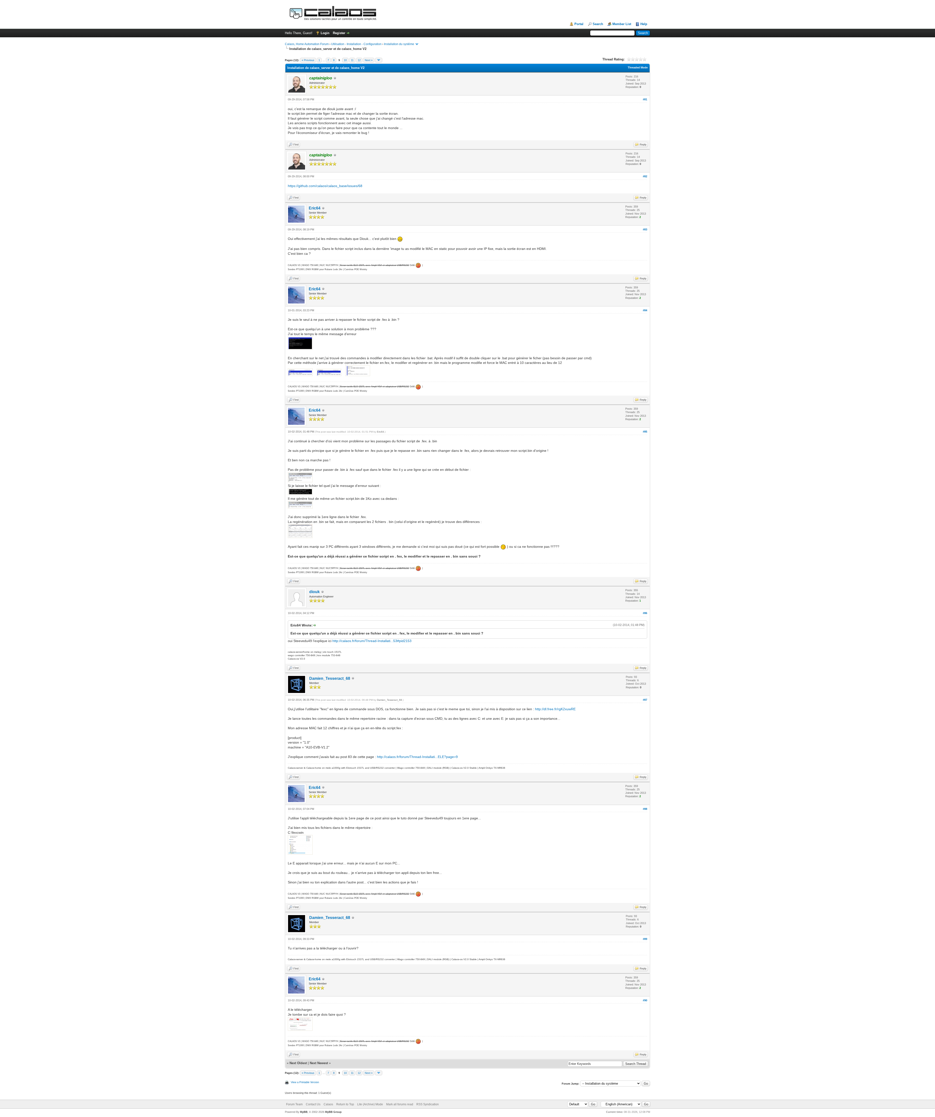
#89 (645, 938)
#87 (645, 699)
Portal (578, 24)
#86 (645, 613)
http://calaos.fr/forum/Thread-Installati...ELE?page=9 (417, 757)
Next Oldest (298, 1063)
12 (359, 60)
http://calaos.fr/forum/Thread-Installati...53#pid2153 (371, 641)
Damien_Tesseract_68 (329, 678)
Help (643, 24)
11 (352, 60)
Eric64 (314, 208)
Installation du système (399, 44)
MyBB (304, 1111)
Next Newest (319, 1063)
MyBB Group (333, 1111)
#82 (645, 176)
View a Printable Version (305, 1082)
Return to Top (345, 1104)
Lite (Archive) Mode (370, 1104)
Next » (369, 60)
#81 (645, 99)
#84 (645, 310)
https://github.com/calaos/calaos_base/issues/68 (325, 186)
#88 (645, 808)
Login (325, 33)
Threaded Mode (638, 67)
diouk (314, 592)
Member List (621, 24)
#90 (645, 1000)
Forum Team (294, 1104)
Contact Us (313, 1104)
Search (598, 24)
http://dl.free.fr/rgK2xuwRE (555, 709)
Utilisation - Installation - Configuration (356, 44)
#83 (645, 229)
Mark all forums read (399, 1104)
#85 (645, 431)
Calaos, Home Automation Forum (307, 44)
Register (339, 33)
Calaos (328, 1104)
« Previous (308, 60)
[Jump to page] (378, 60)
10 (345, 60)
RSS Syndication (427, 1104)
